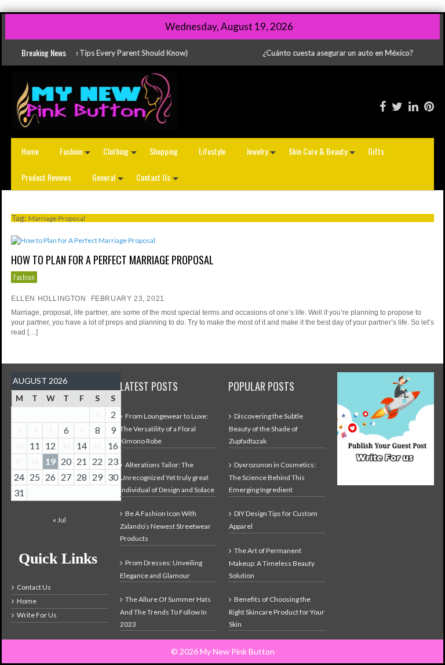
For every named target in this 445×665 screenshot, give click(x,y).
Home (30, 151)
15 (97, 445)
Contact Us (158, 180)
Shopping (163, 151)
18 (35, 461)
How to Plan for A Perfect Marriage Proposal (112, 259)
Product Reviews (46, 177)
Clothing (121, 154)
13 (66, 445)
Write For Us (37, 615)
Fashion (76, 154)
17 (19, 461)
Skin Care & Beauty (323, 154)
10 (19, 445)
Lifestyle (212, 151)
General (109, 180)
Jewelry (262, 154)
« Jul (59, 519)
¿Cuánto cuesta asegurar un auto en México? (319, 52)
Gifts (376, 151)
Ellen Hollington (48, 299)
